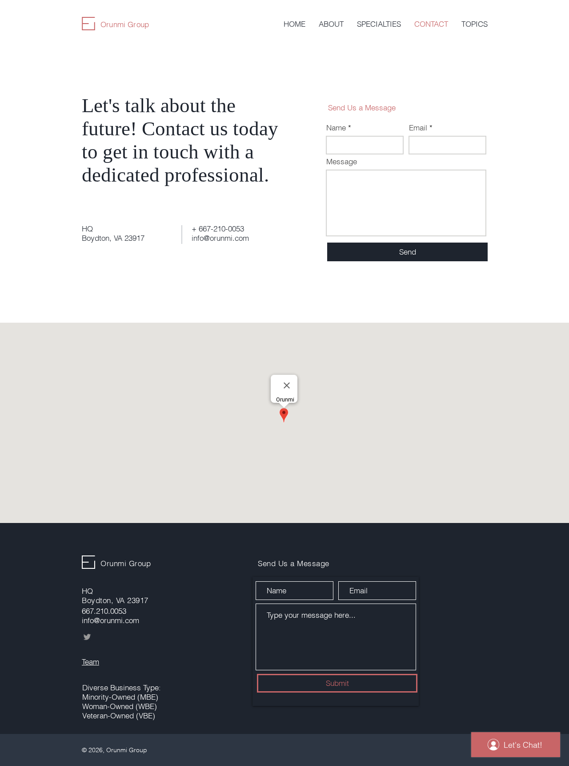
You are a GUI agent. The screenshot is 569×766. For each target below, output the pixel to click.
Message (341, 161)
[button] (379, 24)
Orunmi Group (124, 24)
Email (418, 127)
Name (336, 127)
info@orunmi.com (220, 238)
